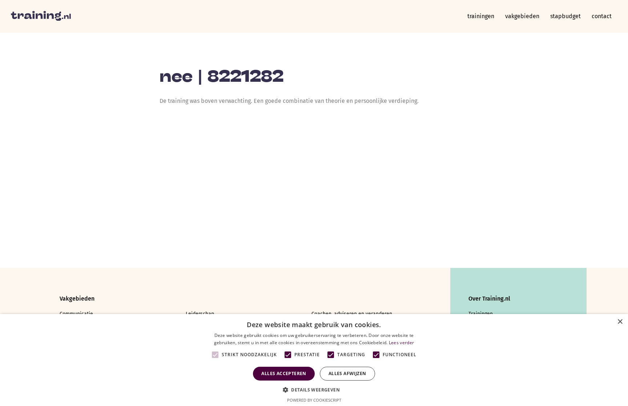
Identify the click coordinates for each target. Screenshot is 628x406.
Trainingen (480, 16)
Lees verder (401, 342)
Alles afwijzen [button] (347, 373)
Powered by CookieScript (314, 400)
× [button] (620, 322)
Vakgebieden (522, 16)
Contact (602, 16)
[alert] (314, 360)
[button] (314, 389)
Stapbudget (565, 16)
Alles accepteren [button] (283, 373)
